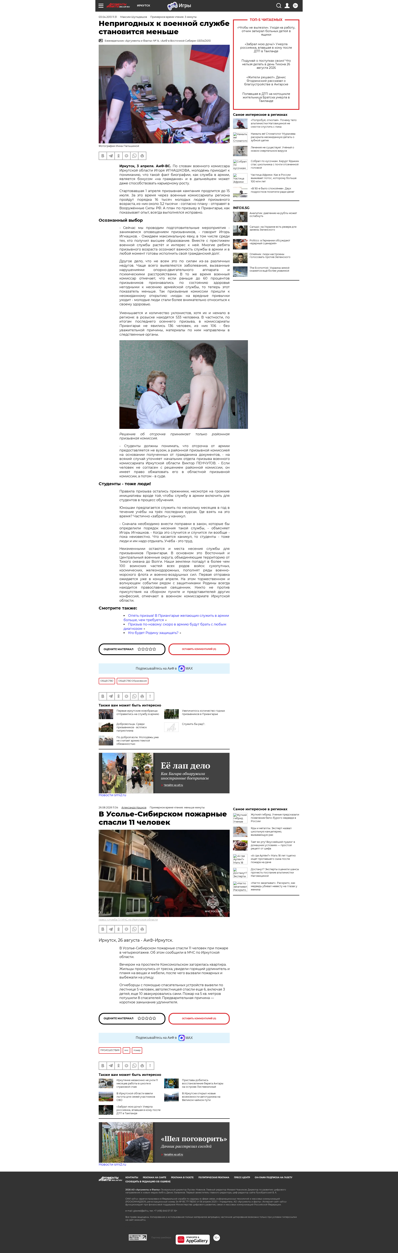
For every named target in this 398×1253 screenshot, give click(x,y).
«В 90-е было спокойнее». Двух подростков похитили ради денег (273, 190)
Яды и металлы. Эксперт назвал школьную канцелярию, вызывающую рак (271, 831)
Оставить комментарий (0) (199, 649)
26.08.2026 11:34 (108, 807)
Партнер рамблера (161, 1237)
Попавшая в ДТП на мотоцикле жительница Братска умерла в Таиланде (266, 97)
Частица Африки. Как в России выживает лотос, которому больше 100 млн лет (273, 178)
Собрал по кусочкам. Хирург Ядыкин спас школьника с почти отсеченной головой (275, 164)
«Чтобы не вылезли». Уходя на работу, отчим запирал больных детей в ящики (266, 31)
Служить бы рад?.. (193, 724)
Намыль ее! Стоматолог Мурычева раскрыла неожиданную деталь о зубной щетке (273, 137)
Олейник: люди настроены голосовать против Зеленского (270, 256)
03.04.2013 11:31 (108, 16)
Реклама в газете (182, 1177)
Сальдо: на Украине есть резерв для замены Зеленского (273, 228)
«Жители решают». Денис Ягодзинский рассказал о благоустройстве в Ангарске (266, 81)
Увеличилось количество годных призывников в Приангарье (203, 712)
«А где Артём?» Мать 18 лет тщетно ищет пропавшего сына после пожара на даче (273, 859)
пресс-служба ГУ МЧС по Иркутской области (128, 919)
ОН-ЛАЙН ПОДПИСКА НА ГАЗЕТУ (273, 1177)
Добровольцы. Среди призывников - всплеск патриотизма (131, 727)
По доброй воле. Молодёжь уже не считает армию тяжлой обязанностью (137, 740)
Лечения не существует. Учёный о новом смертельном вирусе (272, 149)
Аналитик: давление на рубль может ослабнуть (273, 215)
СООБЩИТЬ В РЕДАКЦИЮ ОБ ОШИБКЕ (148, 1181)
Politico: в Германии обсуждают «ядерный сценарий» (270, 242)
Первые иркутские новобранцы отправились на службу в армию (137, 712)
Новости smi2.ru (112, 795)
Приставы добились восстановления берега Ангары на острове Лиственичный (202, 1083)
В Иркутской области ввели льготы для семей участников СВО (135, 1097)
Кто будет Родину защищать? (153, 633)
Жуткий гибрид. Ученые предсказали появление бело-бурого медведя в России (275, 818)
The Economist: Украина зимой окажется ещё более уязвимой (269, 269)
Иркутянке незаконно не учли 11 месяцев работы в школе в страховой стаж (137, 1083)
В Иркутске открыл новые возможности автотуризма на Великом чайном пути (201, 1097)
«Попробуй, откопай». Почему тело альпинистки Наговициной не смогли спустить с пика (274, 123)
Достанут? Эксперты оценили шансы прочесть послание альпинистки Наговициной (275, 872)
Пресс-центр (242, 1177)
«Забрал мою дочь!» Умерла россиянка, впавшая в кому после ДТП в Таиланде (266, 47)
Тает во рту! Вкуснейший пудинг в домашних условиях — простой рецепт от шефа (273, 845)
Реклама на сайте (154, 1177)
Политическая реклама (213, 1177)
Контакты (131, 1177)
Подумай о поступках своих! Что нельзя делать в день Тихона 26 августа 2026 (266, 64)
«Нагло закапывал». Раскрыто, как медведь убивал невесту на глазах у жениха (274, 886)
